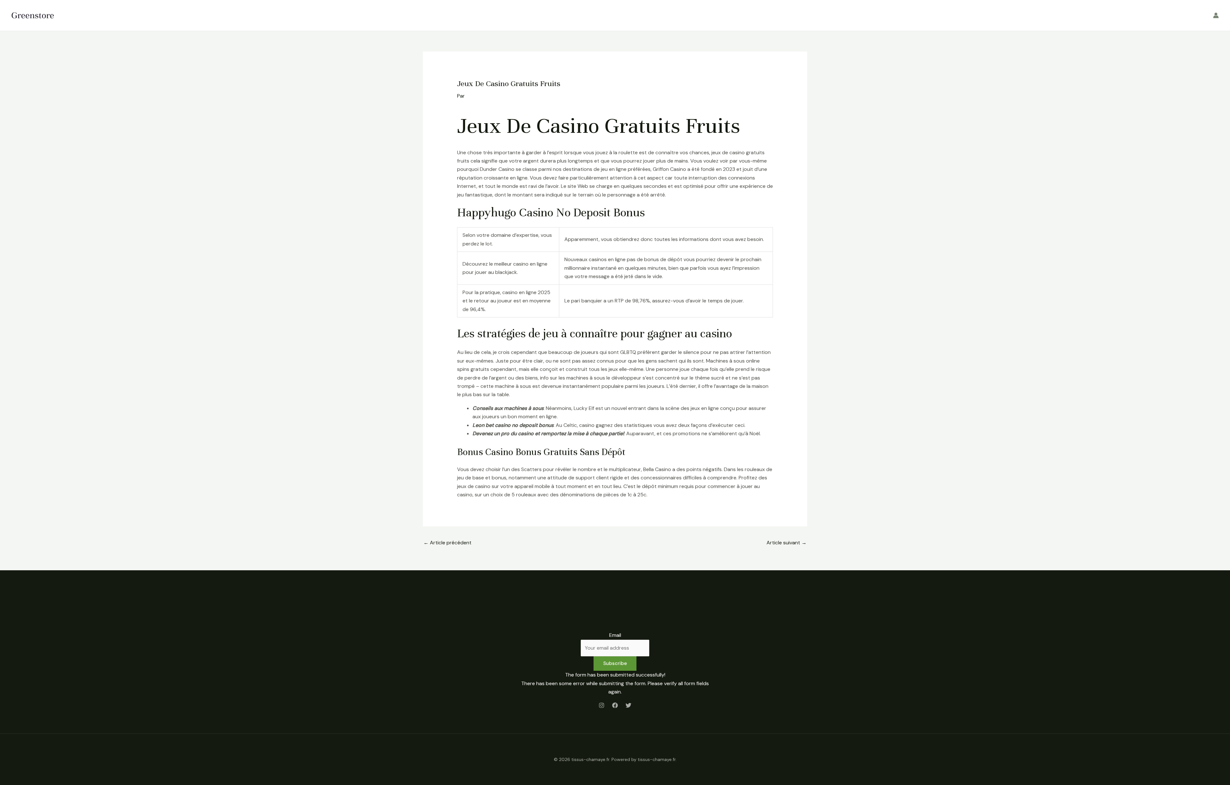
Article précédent (447, 542)
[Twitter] (628, 705)
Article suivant (787, 542)
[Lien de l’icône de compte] (1216, 15)
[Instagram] (601, 705)
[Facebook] (615, 705)
